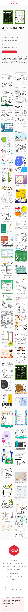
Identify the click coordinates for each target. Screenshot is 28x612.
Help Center (21, 576)
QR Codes (23, 566)
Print (5, 576)
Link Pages (9, 569)
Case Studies (10, 576)
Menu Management (12, 563)
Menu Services (17, 569)
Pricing (4, 587)
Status (21, 589)
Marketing (9, 566)
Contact (24, 587)
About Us (9, 587)
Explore (14, 579)
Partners (19, 587)
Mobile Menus (16, 566)
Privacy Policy (15, 589)
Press (14, 587)
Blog (16, 576)
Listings (4, 566)
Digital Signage (21, 563)
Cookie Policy (9, 603)
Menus (4, 563)
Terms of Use (8, 589)
